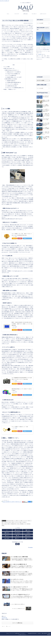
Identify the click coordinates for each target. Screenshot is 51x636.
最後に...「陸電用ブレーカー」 (10, 89)
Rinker (16, 236)
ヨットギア (4, 520)
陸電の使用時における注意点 (11, 78)
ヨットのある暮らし (23, 522)
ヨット (30, 520)
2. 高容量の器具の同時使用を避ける (13, 82)
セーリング (18, 520)
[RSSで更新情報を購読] (19, 544)
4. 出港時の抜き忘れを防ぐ (11, 85)
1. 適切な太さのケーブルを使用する (13, 71)
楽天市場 (19, 238)
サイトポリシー (22, 633)
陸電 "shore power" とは (9, 68)
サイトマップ (12, 633)
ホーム (8, 633)
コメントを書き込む (17, 622)
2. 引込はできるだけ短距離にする (13, 73)
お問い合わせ (17, 633)
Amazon (14, 238)
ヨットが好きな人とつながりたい (7, 522)
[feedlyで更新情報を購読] (16, 544)
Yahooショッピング (27, 238)
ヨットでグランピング (16, 522)
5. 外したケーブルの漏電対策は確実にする (15, 87)
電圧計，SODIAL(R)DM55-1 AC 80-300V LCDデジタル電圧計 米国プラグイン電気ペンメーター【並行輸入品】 (22, 324)
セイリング (14, 520)
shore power (9, 520)
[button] (17, 538)
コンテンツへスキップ (4, 0)
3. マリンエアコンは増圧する (12, 84)
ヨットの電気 (7, 66)
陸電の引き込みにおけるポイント (12, 70)
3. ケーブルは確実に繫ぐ (11, 75)
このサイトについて (22, 634)
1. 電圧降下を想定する (10, 80)
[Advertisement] (9, 99)
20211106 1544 (4, 617)
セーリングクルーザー (25, 520)
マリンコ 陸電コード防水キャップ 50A (20, 426)
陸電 (3, 525)
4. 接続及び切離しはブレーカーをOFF (14, 77)
